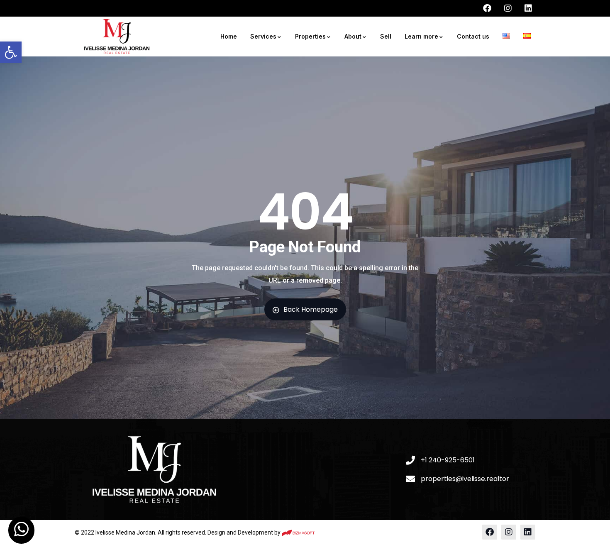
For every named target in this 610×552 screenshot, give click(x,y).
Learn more (421, 36)
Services (263, 36)
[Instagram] (508, 532)
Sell (385, 36)
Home (228, 36)
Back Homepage (310, 309)
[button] (11, 52)
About (352, 36)
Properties (310, 36)
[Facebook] (489, 532)
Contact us (473, 36)
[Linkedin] (527, 532)
